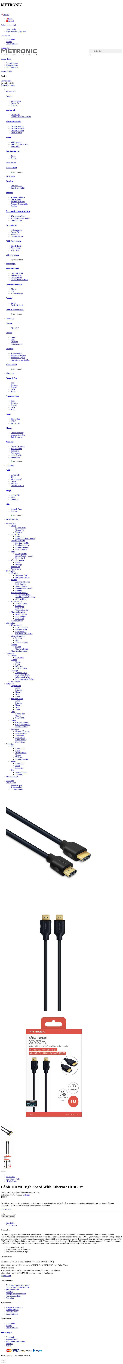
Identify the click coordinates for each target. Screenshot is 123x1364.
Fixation (14, 206)
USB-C (13, 421)
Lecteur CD (10, 110)
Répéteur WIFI (16, 275)
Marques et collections (14, 1307)
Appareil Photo (16, 509)
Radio (8, 137)
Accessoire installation (18, 211)
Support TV (15, 234)
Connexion (5, 48)
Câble (8, 414)
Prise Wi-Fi (15, 328)
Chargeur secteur (17, 433)
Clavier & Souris (17, 305)
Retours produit (12, 1339)
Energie (9, 323)
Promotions (10, 1298)
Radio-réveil (15, 147)
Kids (7, 504)
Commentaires (11, 1225)
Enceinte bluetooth (13, 122)
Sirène (13, 340)
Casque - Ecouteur (18, 446)
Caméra (13, 337)
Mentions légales (12, 1310)
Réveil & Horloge (13, 151)
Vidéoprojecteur (12, 255)
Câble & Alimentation (15, 310)
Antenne (9, 193)
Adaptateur (15, 451)
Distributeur (5, 35)
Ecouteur (14, 105)
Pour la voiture (16, 449)
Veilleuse (14, 484)
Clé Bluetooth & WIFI (19, 280)
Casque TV (15, 103)
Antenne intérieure (18, 202)
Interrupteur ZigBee (18, 356)
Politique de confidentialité (16, 1294)
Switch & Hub (16, 278)
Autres (13, 391)
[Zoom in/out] (4, 1360)
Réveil (13, 156)
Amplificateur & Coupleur (21, 218)
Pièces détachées (12, 519)
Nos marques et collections (16, 31)
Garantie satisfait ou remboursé (17, 1287)
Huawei (14, 387)
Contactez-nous (12, 63)
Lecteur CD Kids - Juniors (21, 117)
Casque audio (16, 101)
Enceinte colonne (17, 131)
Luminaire (14, 499)
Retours (9, 42)
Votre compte (6, 1332)
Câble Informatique (14, 284)
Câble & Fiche (16, 220)
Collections (10, 465)
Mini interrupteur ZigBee (20, 360)
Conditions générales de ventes (17, 1285)
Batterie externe (16, 437)
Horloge (14, 158)
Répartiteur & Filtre (18, 216)
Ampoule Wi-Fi (16, 353)
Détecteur (14, 342)
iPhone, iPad (15, 419)
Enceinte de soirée (17, 128)
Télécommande (16, 230)
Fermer (6, 81)
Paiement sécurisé (12, 1289)
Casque (9, 96)
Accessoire (10, 442)
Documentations (12, 44)
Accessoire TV (12, 225)
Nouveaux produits (13, 1296)
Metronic (26, 1195)
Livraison (9, 1292)
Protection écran (12, 396)
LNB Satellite (16, 200)
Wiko (13, 389)
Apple (13, 383)
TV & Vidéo (10, 176)
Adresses (9, 1344)
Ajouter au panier (8, 1217)
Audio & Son (11, 91)
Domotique (10, 319)
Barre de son (11, 163)
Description (10, 1223)
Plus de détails (6, 1209)
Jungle (8, 490)
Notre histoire (11, 29)
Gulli (8, 470)
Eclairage (9, 349)
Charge (9, 428)
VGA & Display (17, 293)
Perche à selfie (16, 455)
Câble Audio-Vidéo (13, 241)
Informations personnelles (15, 1341)
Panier (3, 85)
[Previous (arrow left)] (2, 1362)
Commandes (10, 39)
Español (11, 21)
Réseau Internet (12, 268)
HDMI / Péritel (16, 246)
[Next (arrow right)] (4, 1362)
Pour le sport (15, 453)
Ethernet (14, 289)
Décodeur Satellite (18, 188)
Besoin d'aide (11, 783)
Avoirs (8, 1346)
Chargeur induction (18, 435)
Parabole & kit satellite (19, 204)
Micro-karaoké (16, 133)
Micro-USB (15, 423)
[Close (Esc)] (2, 1360)
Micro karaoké (16, 479)
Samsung (14, 385)
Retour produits (12, 65)
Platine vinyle (11, 168)
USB (12, 291)
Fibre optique (16, 248)
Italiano (10, 19)
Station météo (11, 365)
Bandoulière (15, 457)
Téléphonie (10, 373)
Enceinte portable (17, 126)
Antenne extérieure (18, 197)
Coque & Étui (11, 378)
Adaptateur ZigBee (18, 358)
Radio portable (16, 142)
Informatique (10, 264)
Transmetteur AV (17, 236)
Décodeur (10, 181)
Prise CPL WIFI (17, 273)
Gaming (9, 298)
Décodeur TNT (16, 186)
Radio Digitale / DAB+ (19, 144)
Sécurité (9, 333)
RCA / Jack (15, 250)
